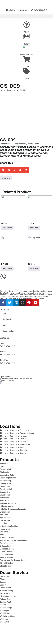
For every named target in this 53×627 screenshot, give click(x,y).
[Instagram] (22, 302)
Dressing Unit (5, 469)
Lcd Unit (3, 523)
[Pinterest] (29, 302)
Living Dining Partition (9, 526)
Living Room (5, 512)
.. (0, 371)
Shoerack (4, 532)
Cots (2, 466)
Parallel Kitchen (6, 557)
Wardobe (4, 619)
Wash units (4, 622)
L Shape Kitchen (6, 555)
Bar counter (5, 486)
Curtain (3, 585)
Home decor (5, 593)
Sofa (2, 535)
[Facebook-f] (3, 302)
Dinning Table (5, 495)
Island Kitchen (6, 552)
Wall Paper (4, 610)
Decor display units (8, 478)
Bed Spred (4, 576)
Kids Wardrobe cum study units (13, 509)
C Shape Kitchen (7, 546)
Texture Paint (5, 602)
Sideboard (4, 498)
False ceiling (5, 481)
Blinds (2, 579)
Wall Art (3, 605)
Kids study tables (7, 506)
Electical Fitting (6, 591)
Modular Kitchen (7, 537)
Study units (4, 472)
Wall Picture (5, 613)
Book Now (6, 178)
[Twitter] (9, 302)
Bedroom (4, 464)
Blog (5, 325)
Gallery (27, 44)
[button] (26, 16)
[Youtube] (35, 302)
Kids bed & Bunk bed (8, 503)
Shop (26, 66)
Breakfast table (6, 543)
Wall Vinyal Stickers (8, 616)
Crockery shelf (20, 144)
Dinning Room (33, 144)
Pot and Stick (5, 599)
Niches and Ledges (8, 596)
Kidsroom (4, 501)
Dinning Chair (5, 492)
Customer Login (9, 331)
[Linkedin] (16, 302)
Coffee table (5, 520)
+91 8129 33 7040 (7, 346)
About (26, 32)
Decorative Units (7, 475)
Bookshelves (5, 518)
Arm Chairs (5, 515)
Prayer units (5, 529)
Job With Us (7, 319)
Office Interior (6, 566)
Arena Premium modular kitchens (14, 540)
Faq (4, 313)
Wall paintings (6, 608)
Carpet (3, 582)
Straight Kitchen (6, 563)
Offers (26, 79)
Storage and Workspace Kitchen (13, 560)
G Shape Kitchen (7, 549)
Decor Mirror (5, 588)
